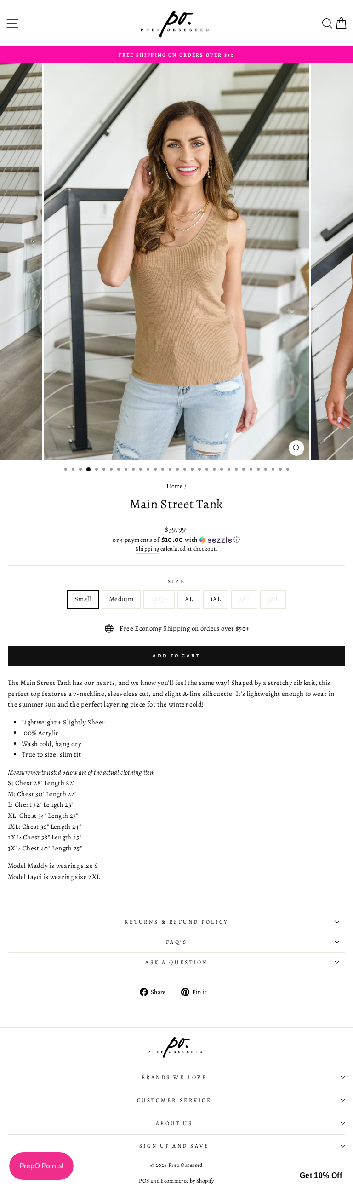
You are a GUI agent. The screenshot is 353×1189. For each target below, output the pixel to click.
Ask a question (176, 962)
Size (176, 581)
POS (144, 1180)
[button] (176, 539)
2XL (244, 598)
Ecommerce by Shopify (187, 1180)
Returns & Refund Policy (176, 921)
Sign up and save (174, 1145)
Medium (121, 598)
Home (174, 486)
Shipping (147, 548)
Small (82, 598)
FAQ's (177, 942)
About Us (174, 1123)
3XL (273, 598)
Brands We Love (174, 1077)
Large (159, 598)
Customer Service (174, 1100)
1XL (216, 598)
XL (189, 598)
